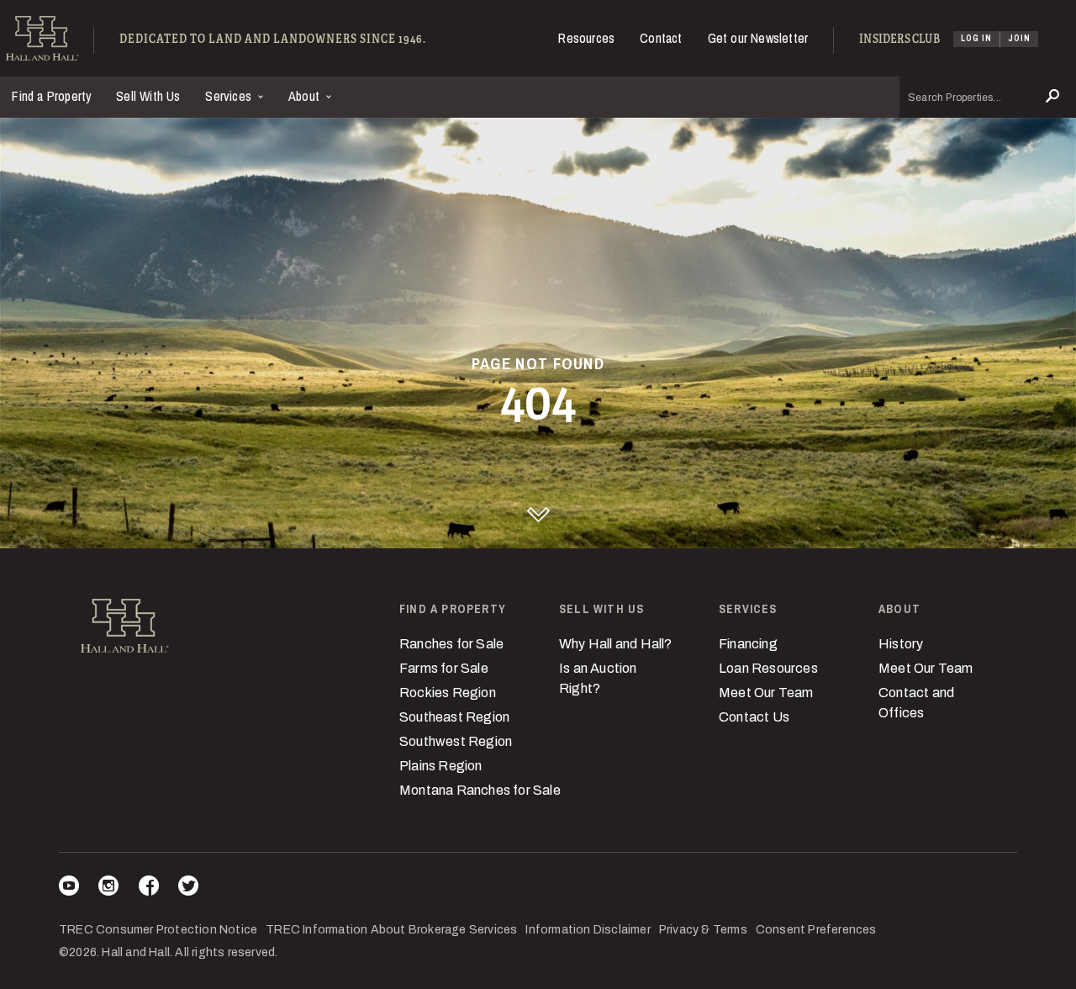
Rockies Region (447, 692)
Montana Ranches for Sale (480, 790)
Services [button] (230, 96)
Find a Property (52, 96)
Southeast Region (454, 717)
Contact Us (754, 717)
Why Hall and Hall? (615, 644)
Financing (748, 644)
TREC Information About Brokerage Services (391, 929)
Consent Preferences (816, 929)
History (900, 644)
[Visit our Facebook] (149, 888)
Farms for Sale (443, 668)
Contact (661, 38)
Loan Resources (768, 668)
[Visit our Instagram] (108, 888)
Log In (976, 38)
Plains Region (441, 766)
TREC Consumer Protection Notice (158, 929)
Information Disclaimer (587, 929)
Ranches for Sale (451, 644)
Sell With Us (148, 96)
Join (1019, 38)
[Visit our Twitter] (188, 888)
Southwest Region (455, 741)
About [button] (305, 96)
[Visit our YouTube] (69, 888)
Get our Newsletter (758, 38)
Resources (586, 38)
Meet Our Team (766, 692)
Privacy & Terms (703, 929)
